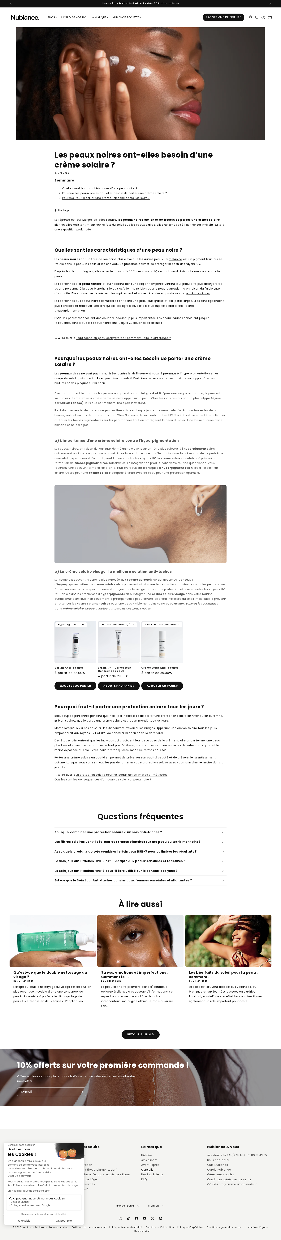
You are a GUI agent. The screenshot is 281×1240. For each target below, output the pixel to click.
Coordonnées (142, 1231)
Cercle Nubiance (219, 1169)
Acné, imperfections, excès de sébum (103, 1174)
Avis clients (149, 1160)
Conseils (147, 1169)
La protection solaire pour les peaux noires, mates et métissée (121, 774)
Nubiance (28, 1227)
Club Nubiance (217, 1165)
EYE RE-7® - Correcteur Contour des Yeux (114, 669)
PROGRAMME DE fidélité (223, 17)
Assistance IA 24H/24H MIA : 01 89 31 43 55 (237, 1155)
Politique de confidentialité (125, 1227)
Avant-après (150, 1165)
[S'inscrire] (81, 1091)
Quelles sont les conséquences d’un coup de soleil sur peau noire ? (102, 779)
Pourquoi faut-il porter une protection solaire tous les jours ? (106, 198)
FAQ (144, 1179)
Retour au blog (140, 1034)
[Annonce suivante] (270, 3)
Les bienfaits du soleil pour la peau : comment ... (223, 974)
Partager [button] (64, 210)
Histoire (146, 1155)
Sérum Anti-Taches (69, 668)
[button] (257, 17)
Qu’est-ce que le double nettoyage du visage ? (50, 974)
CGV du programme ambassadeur (232, 1184)
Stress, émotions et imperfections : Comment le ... (134, 974)
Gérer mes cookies (220, 1174)
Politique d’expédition (190, 1227)
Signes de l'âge (86, 1179)
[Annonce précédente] (11, 3)
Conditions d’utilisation (160, 1227)
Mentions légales (258, 1227)
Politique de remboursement (89, 1227)
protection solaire (155, 762)
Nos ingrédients (152, 1174)
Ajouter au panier (75, 686)
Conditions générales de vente (229, 1179)
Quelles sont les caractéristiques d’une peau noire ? (99, 188)
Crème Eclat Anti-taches (160, 668)
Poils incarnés (85, 1184)
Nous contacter (218, 1160)
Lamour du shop (58, 1227)
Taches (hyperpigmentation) (97, 1169)
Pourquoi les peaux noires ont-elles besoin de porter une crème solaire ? (114, 193)
